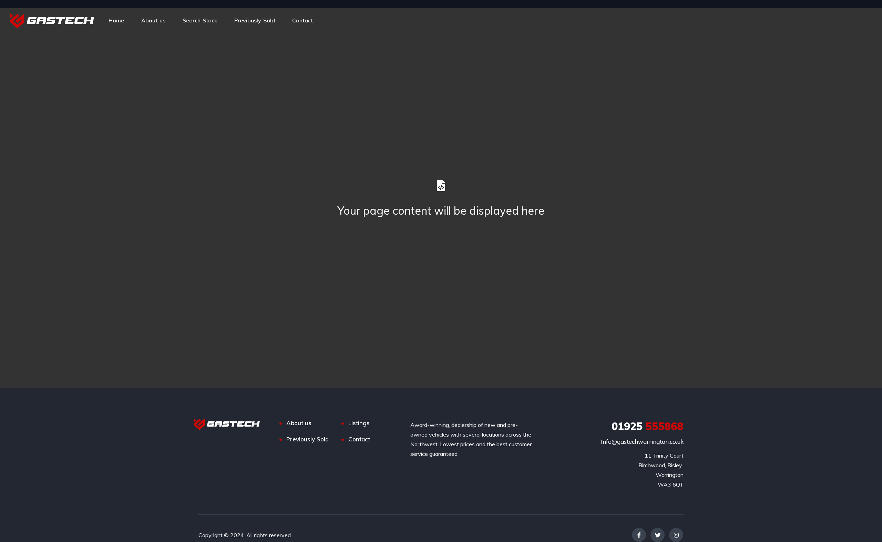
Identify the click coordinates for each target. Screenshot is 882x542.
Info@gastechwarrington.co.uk (642, 441)
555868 (648, 426)
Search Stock (200, 20)
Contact (302, 20)
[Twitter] (657, 535)
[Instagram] (676, 535)
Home (116, 20)
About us (153, 20)
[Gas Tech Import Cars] (52, 20)
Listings (359, 423)
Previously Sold (254, 20)
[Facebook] (639, 535)
